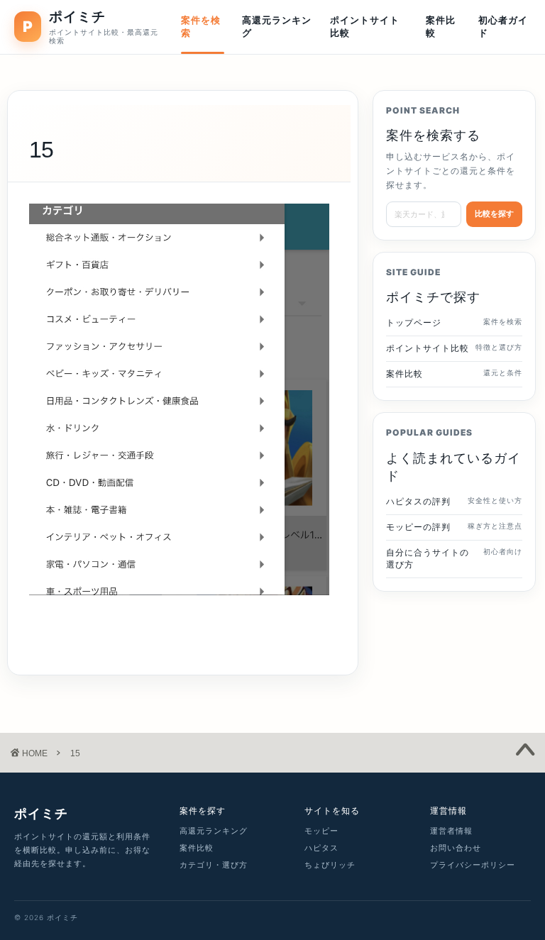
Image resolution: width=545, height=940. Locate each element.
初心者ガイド (503, 26)
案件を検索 (201, 26)
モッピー (321, 831)
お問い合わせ (455, 848)
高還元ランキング (277, 26)
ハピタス (321, 848)
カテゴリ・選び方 (214, 865)
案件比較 (441, 26)
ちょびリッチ (330, 865)
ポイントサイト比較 (365, 26)
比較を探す (494, 213)
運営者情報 (451, 831)
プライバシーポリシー (472, 865)
